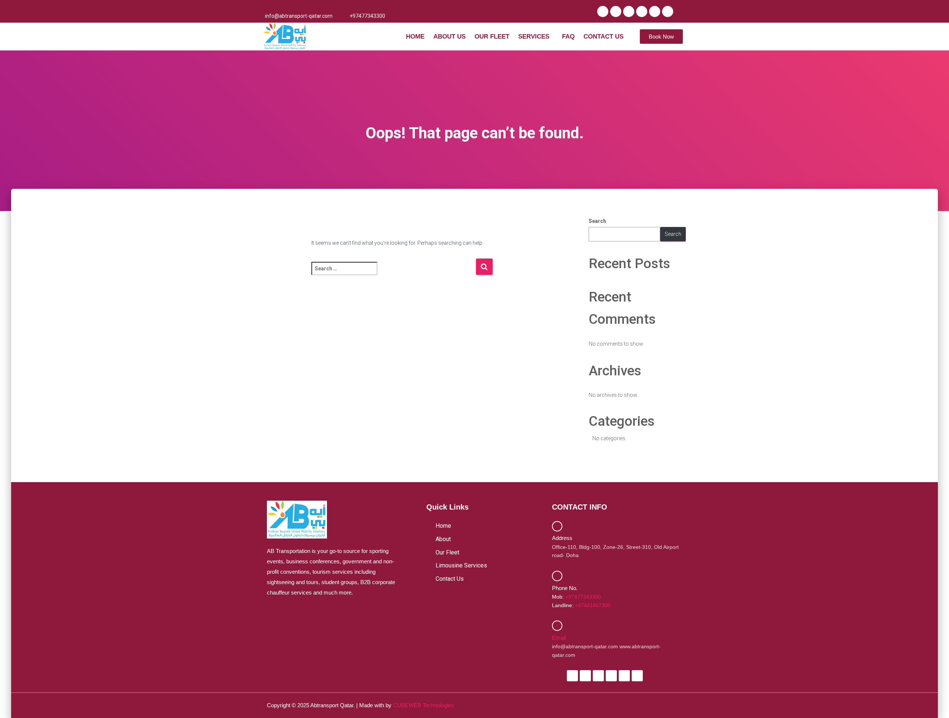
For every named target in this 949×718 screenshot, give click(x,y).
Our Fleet (491, 36)
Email (559, 638)
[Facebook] (602, 11)
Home (415, 36)
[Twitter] (615, 11)
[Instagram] (628, 11)
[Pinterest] (667, 11)
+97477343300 (583, 597)
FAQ (568, 36)
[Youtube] (641, 11)
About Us (449, 36)
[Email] (557, 625)
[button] (536, 36)
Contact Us (603, 36)
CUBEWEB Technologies (423, 705)
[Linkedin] (654, 11)
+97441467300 (593, 605)
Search (597, 221)
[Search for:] (393, 273)
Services (533, 36)
